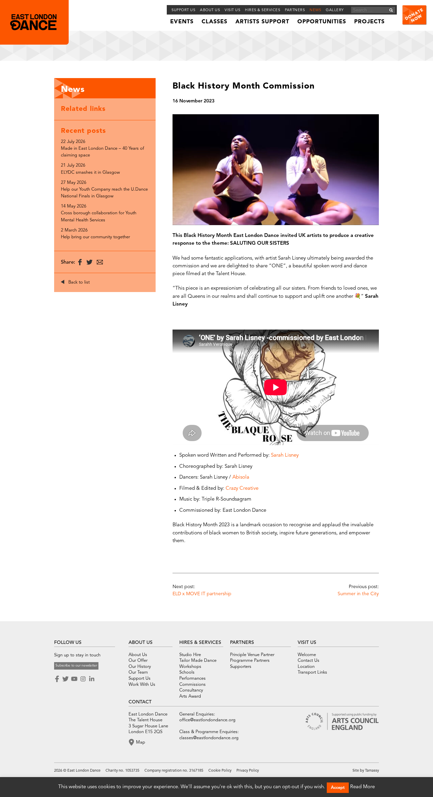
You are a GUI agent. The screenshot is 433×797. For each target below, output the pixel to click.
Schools (187, 672)
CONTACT (140, 702)
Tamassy (372, 771)
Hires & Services (262, 10)
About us (210, 10)
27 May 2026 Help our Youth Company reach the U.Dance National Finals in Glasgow (104, 189)
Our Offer (138, 660)
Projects (369, 22)
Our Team (138, 672)
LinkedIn (91, 679)
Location (306, 667)
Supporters (240, 667)
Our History (140, 667)
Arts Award (190, 696)
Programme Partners (250, 660)
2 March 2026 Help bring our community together (95, 233)
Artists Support (262, 22)
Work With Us (142, 684)
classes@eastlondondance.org (208, 738)
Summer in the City (358, 593)
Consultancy (191, 690)
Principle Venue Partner (252, 655)
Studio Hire (190, 655)
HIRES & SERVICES (200, 642)
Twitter (65, 679)
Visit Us (232, 10)
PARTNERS (242, 642)
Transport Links (312, 672)
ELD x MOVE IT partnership (202, 593)
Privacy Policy (247, 771)
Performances (192, 678)
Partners (295, 10)
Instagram (82, 679)
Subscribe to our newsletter (76, 665)
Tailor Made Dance (197, 660)
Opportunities (321, 22)
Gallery (335, 10)
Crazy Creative (242, 488)
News (315, 10)
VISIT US (307, 642)
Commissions (192, 684)
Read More (362, 787)
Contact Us (308, 660)
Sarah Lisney (285, 455)
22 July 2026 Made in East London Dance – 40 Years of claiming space (102, 149)
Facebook (57, 679)
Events (181, 22)
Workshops (190, 667)
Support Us (183, 10)
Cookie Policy (219, 771)
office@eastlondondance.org (207, 720)
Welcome (307, 655)
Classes (214, 22)
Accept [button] (338, 788)
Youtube (74, 679)
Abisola (241, 477)
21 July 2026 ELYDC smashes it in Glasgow (90, 168)
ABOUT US (141, 642)
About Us (138, 655)
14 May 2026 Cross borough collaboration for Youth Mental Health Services (98, 213)
